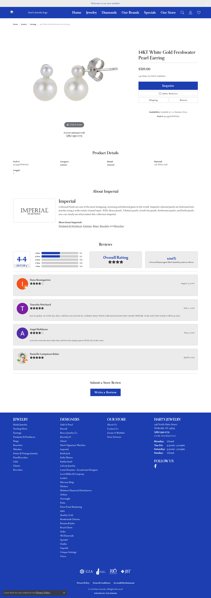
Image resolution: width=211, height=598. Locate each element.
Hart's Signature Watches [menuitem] (72, 445)
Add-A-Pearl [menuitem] (66, 424)
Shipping (153, 100)
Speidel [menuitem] (64, 539)
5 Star (37, 253)
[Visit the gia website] (86, 571)
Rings (96, 226)
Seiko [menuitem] (63, 531)
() (81, 253)
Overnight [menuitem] (65, 498)
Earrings (33, 24)
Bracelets (104, 226)
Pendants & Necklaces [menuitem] (24, 437)
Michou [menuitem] (64, 486)
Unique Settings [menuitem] (68, 552)
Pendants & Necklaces (70, 226)
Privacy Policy (83, 583)
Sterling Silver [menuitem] (20, 428)
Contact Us (112, 428)
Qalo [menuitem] (62, 511)
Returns (183, 100)
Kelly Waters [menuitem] (66, 457)
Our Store (168, 12)
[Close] (207, 3)
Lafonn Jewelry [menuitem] (67, 465)
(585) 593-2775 (74, 135)
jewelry (24, 24)
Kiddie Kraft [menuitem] (66, 461)
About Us (112, 424)
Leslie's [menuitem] (63, 478)
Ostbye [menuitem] (63, 494)
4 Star (37, 256)
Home (76, 12)
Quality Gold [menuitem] (66, 515)
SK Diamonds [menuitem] (67, 535)
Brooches (119, 226)
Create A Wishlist (116, 432)
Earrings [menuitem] (17, 432)
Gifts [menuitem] (15, 461)
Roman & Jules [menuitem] (67, 523)
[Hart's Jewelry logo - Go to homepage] (37, 12)
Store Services (114, 437)
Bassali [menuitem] (63, 428)
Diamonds (109, 12)
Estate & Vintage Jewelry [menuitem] (25, 453)
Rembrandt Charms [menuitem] (70, 519)
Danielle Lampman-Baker (44, 353)
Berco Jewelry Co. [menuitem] (69, 432)
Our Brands (130, 12)
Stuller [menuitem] (63, 544)
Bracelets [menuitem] (17, 445)
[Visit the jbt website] (126, 571)
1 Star (37, 266)
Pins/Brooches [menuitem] (20, 457)
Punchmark (111, 593)
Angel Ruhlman (39, 329)
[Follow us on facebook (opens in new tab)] (155, 466)
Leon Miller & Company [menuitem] (72, 474)
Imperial (110, 164)
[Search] (182, 12)
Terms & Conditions (101, 583)
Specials (150, 12)
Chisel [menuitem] (63, 441)
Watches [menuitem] (17, 449)
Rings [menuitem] (16, 441)
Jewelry (91, 12)
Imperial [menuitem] (64, 449)
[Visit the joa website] (101, 571)
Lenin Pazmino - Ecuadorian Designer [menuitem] (79, 469)
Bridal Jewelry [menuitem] (20, 424)
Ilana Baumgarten (40, 279)
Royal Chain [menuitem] (66, 527)
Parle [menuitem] (62, 502)
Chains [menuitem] (16, 465)
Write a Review (105, 392)
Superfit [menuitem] (64, 548)
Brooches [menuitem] (18, 469)
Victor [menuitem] (63, 556)
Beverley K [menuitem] (65, 437)
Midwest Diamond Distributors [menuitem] (76, 490)
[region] (74, 79)
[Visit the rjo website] (113, 571)
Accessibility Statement (124, 583)
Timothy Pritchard (40, 304)
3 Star (37, 260)
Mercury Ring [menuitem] (67, 482)
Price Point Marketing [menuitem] (71, 507)
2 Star (37, 263)
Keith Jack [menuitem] (65, 453)
